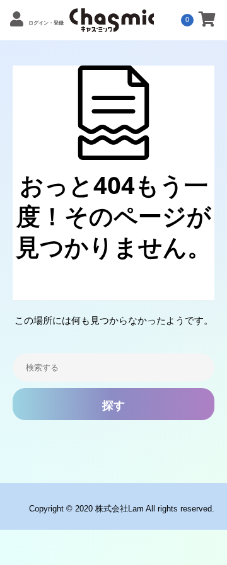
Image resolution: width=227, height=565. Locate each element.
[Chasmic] (111, 25)
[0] (207, 21)
